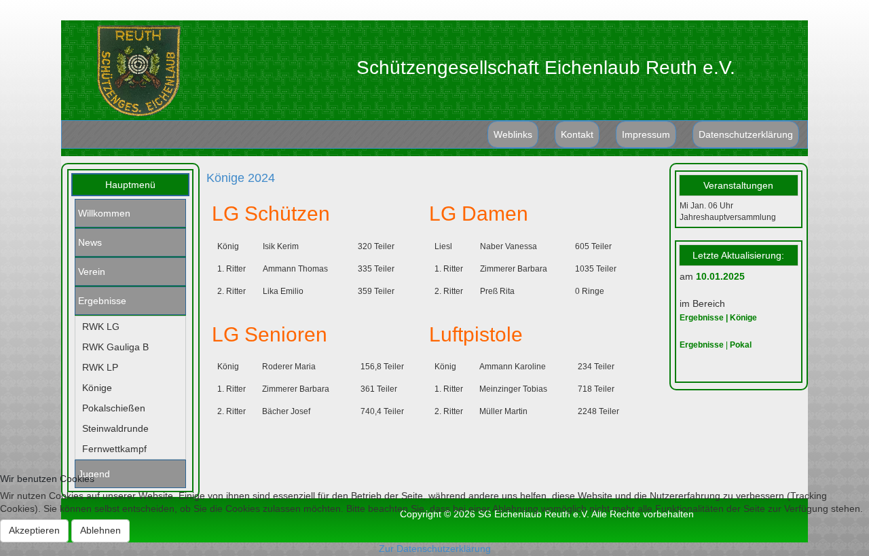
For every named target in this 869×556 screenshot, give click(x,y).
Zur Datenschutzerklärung (435, 548)
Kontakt (577, 134)
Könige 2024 (240, 178)
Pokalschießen (113, 408)
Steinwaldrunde (115, 428)
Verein (91, 271)
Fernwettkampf (114, 448)
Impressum (646, 134)
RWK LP (100, 367)
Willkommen (104, 213)
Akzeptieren (34, 530)
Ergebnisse (102, 300)
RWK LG (100, 326)
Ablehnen (100, 530)
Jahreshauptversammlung (728, 217)
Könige (97, 387)
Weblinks (513, 134)
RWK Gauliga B (115, 346)
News (90, 242)
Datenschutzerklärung (746, 134)
